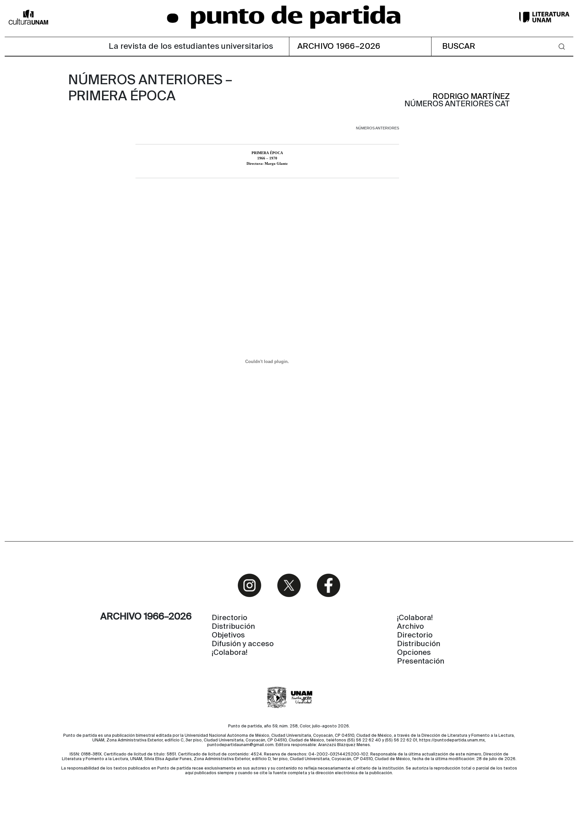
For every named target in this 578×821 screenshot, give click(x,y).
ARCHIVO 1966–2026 (339, 46)
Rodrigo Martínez (471, 97)
